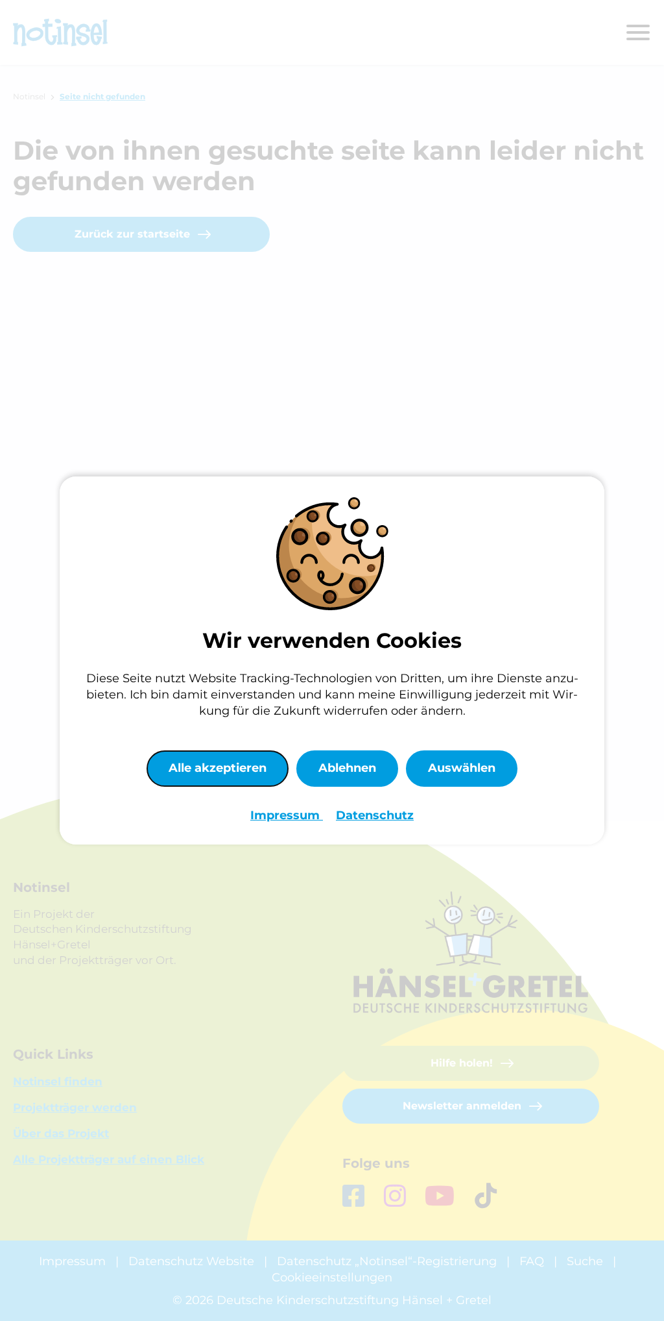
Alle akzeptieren (218, 768)
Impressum (286, 815)
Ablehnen (347, 768)
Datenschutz (375, 815)
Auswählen (461, 768)
